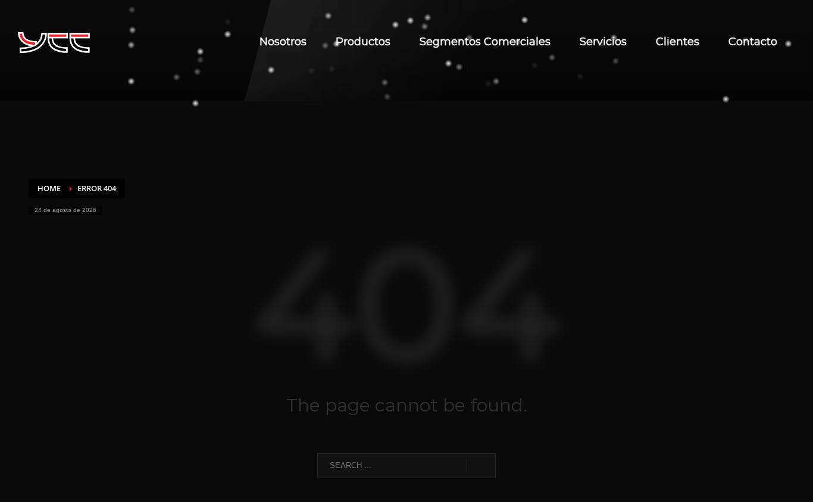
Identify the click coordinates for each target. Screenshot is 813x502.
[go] (481, 466)
